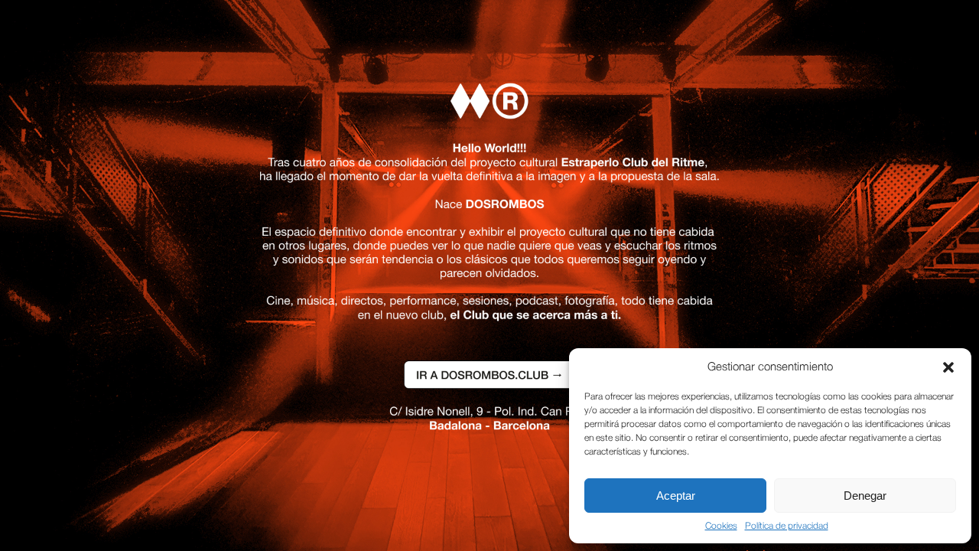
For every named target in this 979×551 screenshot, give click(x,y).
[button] (948, 367)
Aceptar (675, 495)
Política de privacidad (786, 526)
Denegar (865, 495)
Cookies (721, 526)
